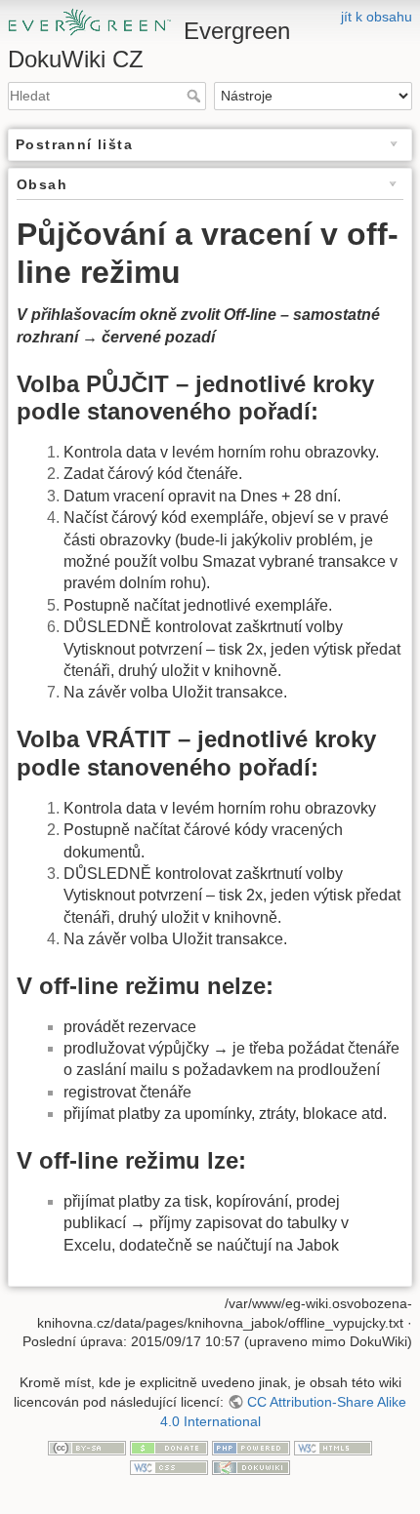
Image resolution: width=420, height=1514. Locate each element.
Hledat (196, 95)
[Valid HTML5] (333, 1446)
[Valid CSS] (169, 1466)
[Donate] (169, 1446)
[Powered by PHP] (251, 1446)
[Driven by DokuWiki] (251, 1466)
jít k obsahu (376, 16)
